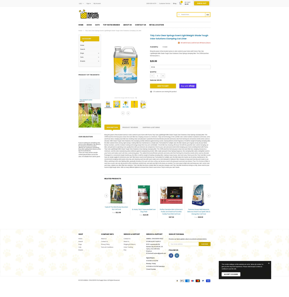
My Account (97, 3)
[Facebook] (171, 255)
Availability (154, 47)
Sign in (88, 3)
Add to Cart (163, 86)
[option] (125, 65)
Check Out (201, 3)
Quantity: (153, 72)
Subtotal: (153, 80)
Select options (116, 219)
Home (80, 30)
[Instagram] (177, 255)
